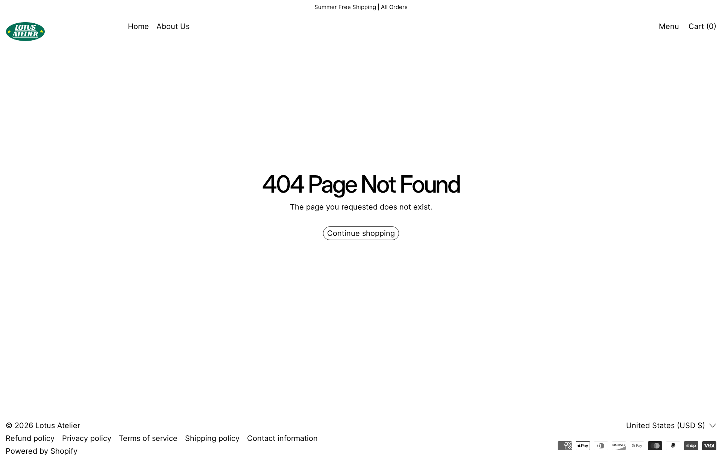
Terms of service (148, 438)
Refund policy (30, 438)
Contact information (282, 438)
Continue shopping (361, 233)
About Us (173, 26)
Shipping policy (212, 438)
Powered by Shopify (41, 451)
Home (138, 26)
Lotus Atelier (57, 425)
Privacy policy (86, 438)
